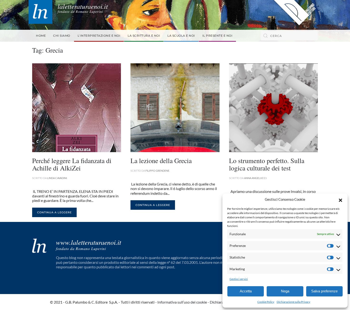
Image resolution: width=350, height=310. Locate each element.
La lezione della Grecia (161, 160)
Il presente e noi (217, 35)
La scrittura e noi (144, 35)
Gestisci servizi (239, 279)
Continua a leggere (54, 212)
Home (41, 35)
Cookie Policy (265, 302)
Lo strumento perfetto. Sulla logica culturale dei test (266, 164)
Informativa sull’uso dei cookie (182, 302)
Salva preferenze (324, 291)
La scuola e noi (181, 35)
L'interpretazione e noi (99, 35)
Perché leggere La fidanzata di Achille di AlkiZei (71, 164)
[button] (340, 199)
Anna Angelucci (255, 178)
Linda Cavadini (57, 178)
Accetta (246, 291)
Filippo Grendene (157, 170)
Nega (285, 291)
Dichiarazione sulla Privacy (293, 302)
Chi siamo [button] (61, 35)
